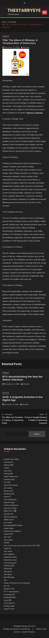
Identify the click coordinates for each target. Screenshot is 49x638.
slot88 (6, 542)
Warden (26, 47)
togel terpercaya (11, 476)
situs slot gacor (10, 563)
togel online (9, 528)
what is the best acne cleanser (17, 583)
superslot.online (10, 557)
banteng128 (9, 594)
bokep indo (8, 491)
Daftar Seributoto (11, 505)
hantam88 (8, 473)
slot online (8, 488)
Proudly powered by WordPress (17, 629)
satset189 (8, 534)
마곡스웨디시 (9, 603)
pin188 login (9, 577)
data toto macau (11, 485)
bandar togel (9, 479)
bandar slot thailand (12, 531)
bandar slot (8, 514)
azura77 (7, 496)
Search (37, 434)
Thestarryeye (24, 10)
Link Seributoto (10, 499)
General (5, 36)
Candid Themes (28, 632)
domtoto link (9, 493)
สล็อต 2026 (9, 519)
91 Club (7, 482)
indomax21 (8, 462)
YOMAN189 (9, 565)
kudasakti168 (9, 597)
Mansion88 (8, 465)
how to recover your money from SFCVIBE (22, 545)
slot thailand (9, 554)
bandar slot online (11, 459)
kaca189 (7, 600)
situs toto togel (10, 508)
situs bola (8, 470)
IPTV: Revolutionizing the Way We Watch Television (22, 378)
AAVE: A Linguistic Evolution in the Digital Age (22, 398)
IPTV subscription (11, 591)
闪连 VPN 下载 (10, 511)
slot (5, 580)
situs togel (8, 539)
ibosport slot (9, 588)
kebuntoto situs (10, 560)
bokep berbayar (10, 516)
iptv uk (6, 586)
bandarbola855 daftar (13, 525)
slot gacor (8, 571)
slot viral (7, 537)
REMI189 (8, 568)
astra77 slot (9, 609)
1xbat (6, 468)
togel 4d (7, 548)
